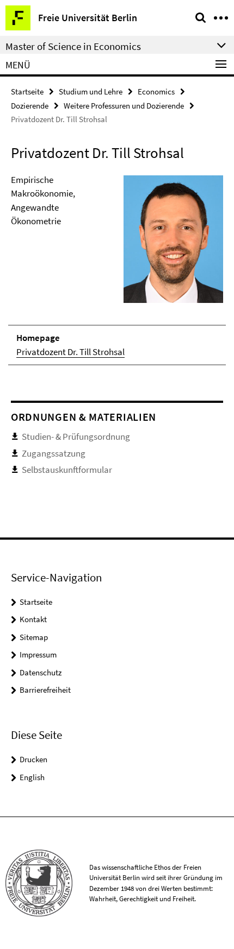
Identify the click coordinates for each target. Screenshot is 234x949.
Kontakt (33, 619)
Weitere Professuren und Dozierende (124, 105)
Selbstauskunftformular (67, 470)
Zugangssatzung (53, 453)
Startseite (27, 91)
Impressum (38, 654)
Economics (156, 91)
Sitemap (34, 637)
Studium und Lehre (90, 91)
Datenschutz (40, 672)
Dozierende (29, 105)
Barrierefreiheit (45, 690)
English (32, 777)
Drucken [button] (33, 759)
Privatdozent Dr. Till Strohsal (70, 352)
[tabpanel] (117, 269)
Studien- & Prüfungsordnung (76, 436)
